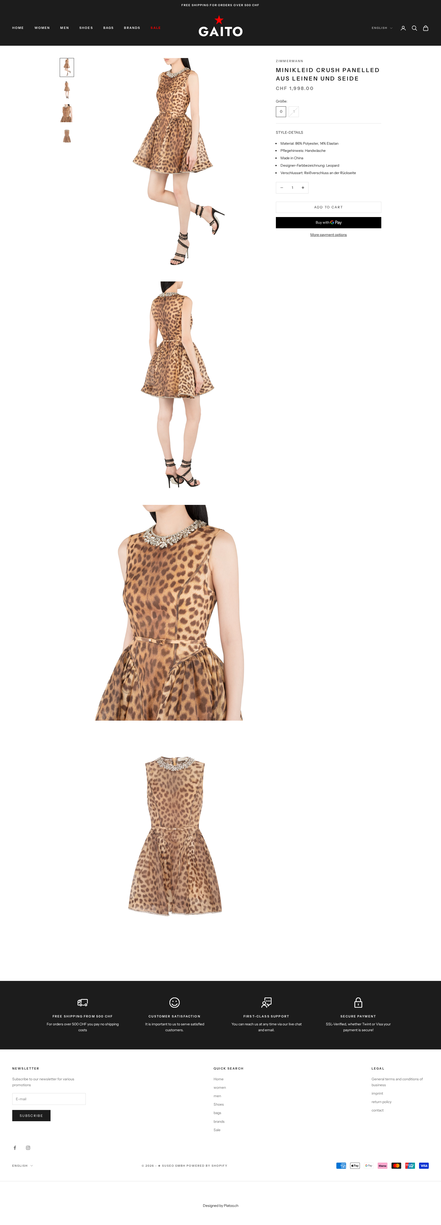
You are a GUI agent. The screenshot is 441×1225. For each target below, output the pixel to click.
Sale (156, 28)
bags (108, 28)
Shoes (86, 28)
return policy (381, 1101)
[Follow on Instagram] (28, 1147)
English (379, 28)
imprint (377, 1093)
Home (18, 28)
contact (378, 1110)
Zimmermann (290, 61)
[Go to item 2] (67, 90)
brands (132, 28)
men (64, 28)
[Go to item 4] (67, 136)
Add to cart (328, 207)
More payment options (328, 234)
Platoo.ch (231, 1205)
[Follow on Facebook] (14, 1147)
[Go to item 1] (67, 67)
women (42, 28)
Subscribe (31, 1116)
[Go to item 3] (67, 113)
